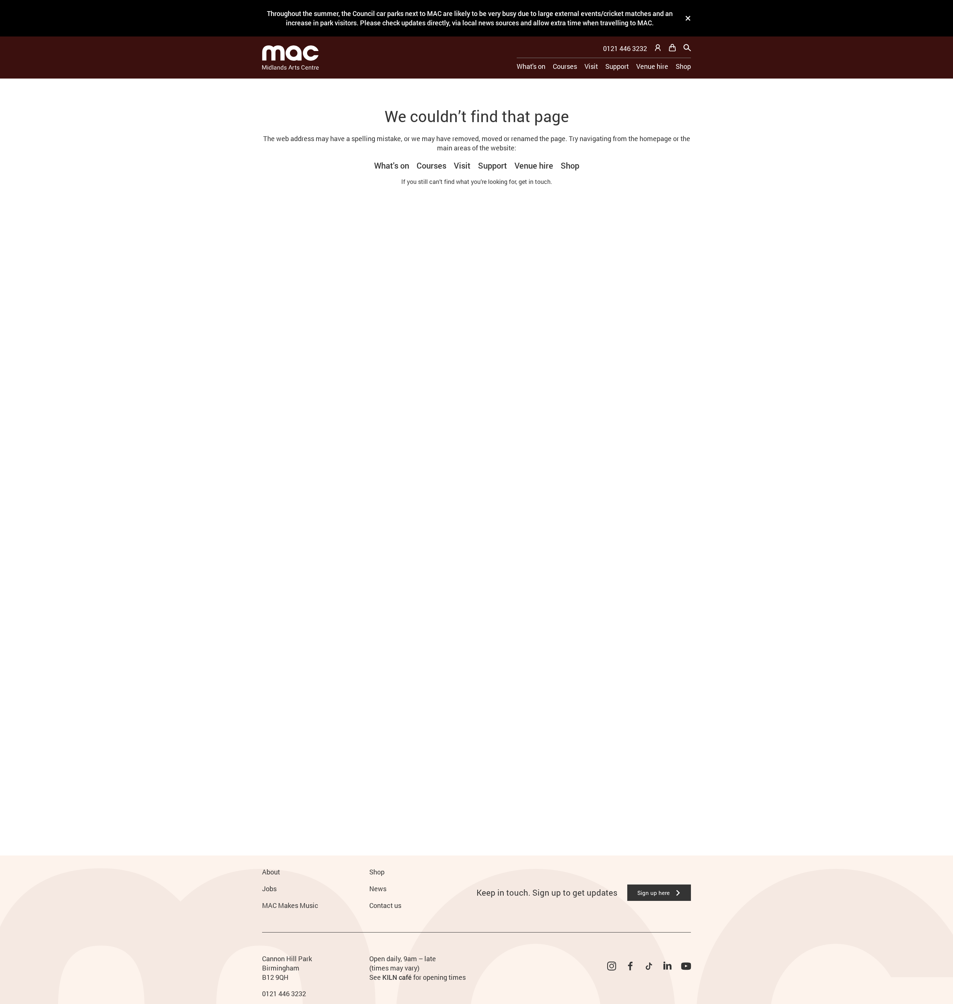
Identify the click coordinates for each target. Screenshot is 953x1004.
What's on (531, 66)
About (271, 871)
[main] (476, 455)
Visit (591, 66)
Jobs (269, 888)
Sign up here (653, 892)
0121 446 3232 (625, 48)
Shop (683, 66)
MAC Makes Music (290, 905)
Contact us (385, 905)
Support (617, 66)
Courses (565, 66)
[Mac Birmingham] (290, 57)
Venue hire (652, 66)
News (377, 888)
